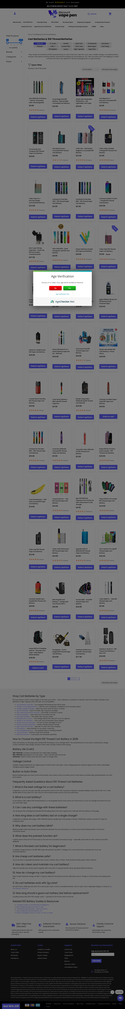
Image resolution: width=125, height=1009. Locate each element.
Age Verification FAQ (62, 294)
